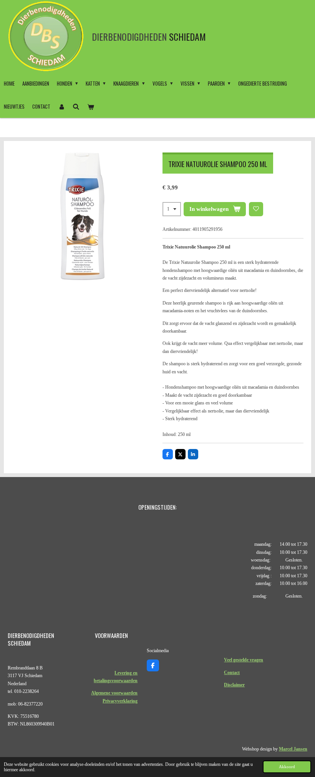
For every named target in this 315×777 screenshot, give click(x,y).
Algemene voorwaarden (114, 693)
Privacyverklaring (120, 701)
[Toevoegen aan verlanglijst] (256, 209)
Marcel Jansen (293, 749)
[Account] (61, 106)
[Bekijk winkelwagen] (90, 106)
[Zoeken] (76, 106)
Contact (232, 672)
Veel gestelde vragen (243, 660)
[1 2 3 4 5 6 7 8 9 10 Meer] (171, 209)
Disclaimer (234, 685)
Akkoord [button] (287, 766)
